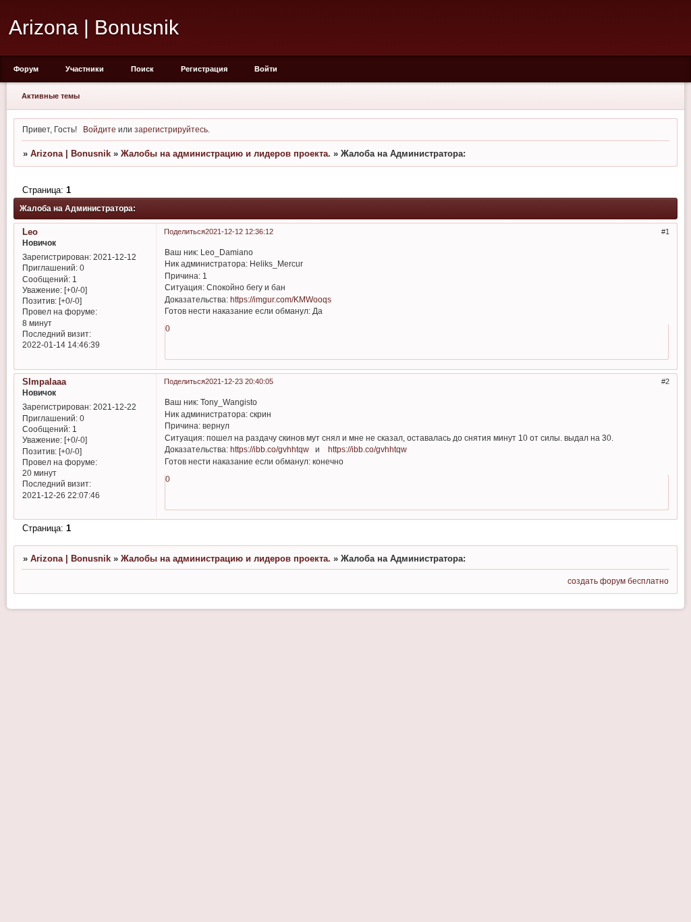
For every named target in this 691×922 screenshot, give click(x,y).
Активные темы (51, 96)
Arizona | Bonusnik (70, 153)
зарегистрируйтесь (171, 129)
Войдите (99, 129)
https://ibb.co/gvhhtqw (269, 449)
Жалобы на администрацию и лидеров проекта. (226, 153)
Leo (30, 232)
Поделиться (184, 231)
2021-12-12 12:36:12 (239, 231)
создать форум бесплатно (618, 580)
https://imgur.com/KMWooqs (280, 299)
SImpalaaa (44, 382)
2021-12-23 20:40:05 (239, 381)
